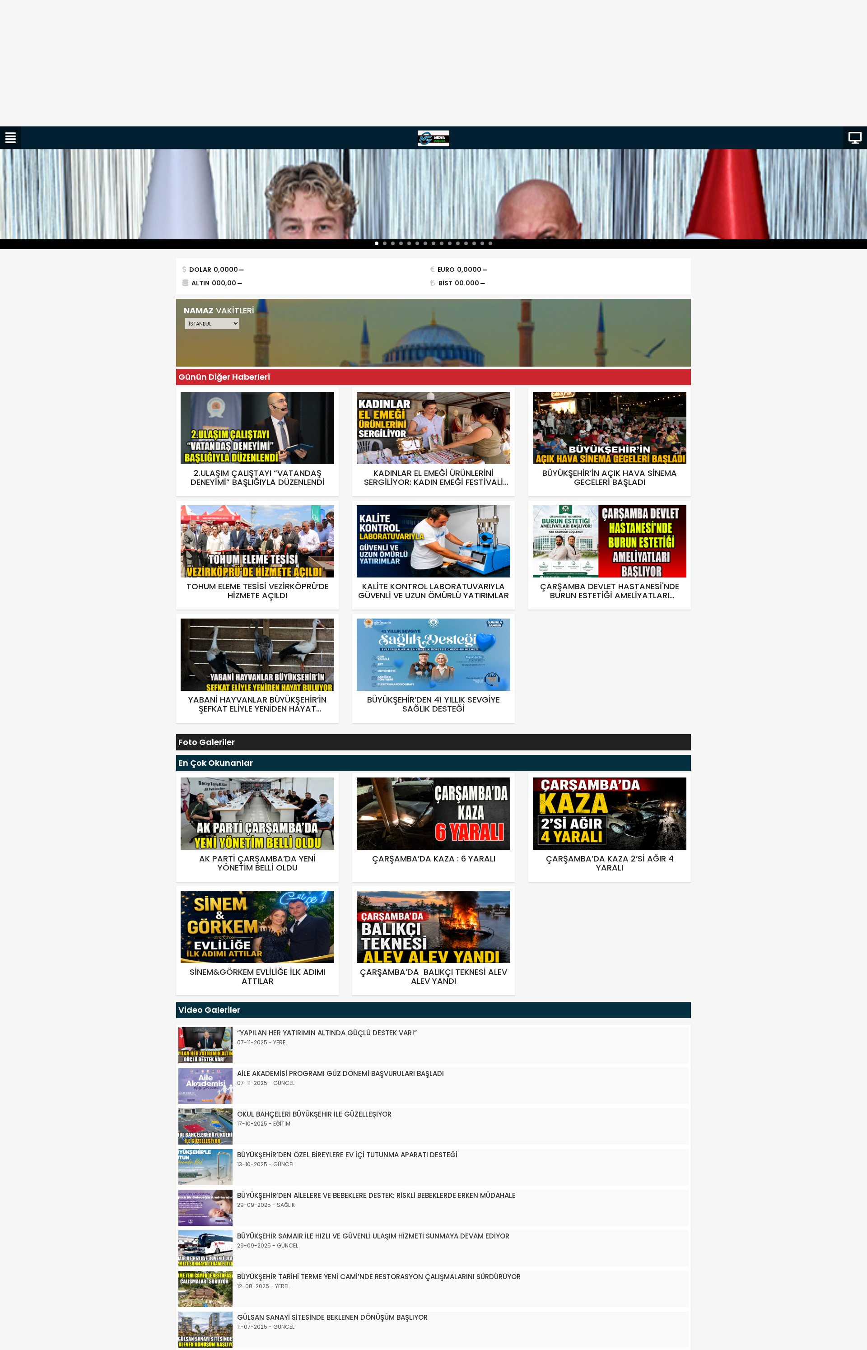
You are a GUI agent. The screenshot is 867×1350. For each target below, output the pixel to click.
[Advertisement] (271, 63)
